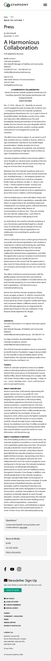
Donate (7, 613)
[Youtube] (12, 569)
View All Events (11, 608)
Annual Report (10, 622)
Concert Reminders (13, 605)
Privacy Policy (8, 648)
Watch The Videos (25, 100)
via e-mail (23, 527)
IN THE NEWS (12, 548)
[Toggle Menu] (45, 5)
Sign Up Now (13, 590)
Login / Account (11, 602)
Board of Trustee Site (12, 626)
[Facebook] (5, 569)
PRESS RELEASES (13, 552)
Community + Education (13, 616)
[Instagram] (19, 569)
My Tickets (10, 599)
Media (6, 619)
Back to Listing (13, 20)
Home (6, 17)
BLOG (8, 543)
